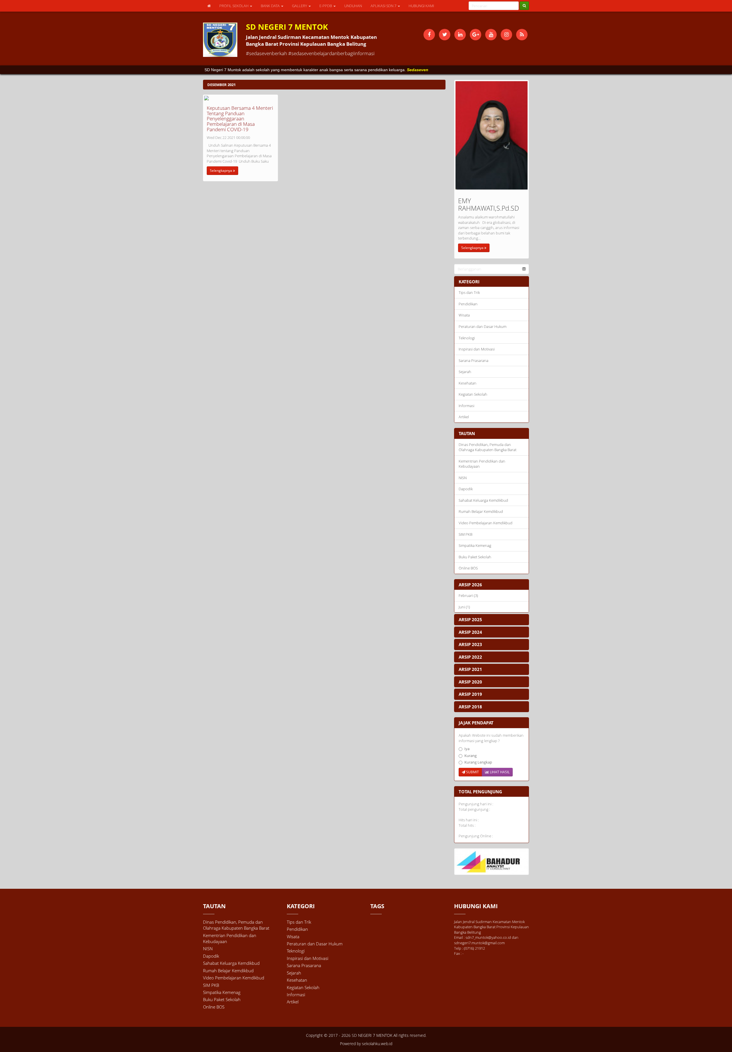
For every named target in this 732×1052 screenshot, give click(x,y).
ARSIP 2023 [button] (470, 644)
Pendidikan (468, 303)
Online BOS (468, 568)
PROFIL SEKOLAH (234, 5)
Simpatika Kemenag (475, 545)
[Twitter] (444, 34)
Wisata (464, 315)
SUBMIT (472, 772)
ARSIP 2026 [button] (470, 584)
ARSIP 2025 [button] (470, 619)
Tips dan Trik (469, 292)
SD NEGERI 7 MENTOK (371, 1035)
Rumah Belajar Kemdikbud (481, 511)
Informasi (466, 405)
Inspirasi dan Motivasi (477, 349)
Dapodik (466, 488)
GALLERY (300, 5)
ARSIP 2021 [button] (470, 669)
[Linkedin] (460, 34)
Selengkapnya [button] (221, 170)
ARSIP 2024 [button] (470, 632)
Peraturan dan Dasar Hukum (482, 326)
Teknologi (467, 337)
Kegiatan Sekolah (473, 394)
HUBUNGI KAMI (421, 5)
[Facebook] (429, 34)
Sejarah (465, 371)
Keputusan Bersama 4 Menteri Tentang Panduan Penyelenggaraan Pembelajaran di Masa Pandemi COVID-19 (240, 119)
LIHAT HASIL (499, 772)
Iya (467, 748)
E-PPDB (326, 5)
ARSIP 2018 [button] (470, 707)
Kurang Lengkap (478, 762)
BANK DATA (271, 5)
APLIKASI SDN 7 (384, 5)
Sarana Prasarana (473, 360)
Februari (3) (468, 595)
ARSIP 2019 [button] (470, 694)
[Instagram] (506, 34)
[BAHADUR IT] (491, 861)
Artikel (464, 416)
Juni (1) (464, 606)
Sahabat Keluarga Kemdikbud (483, 500)
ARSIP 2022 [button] (470, 657)
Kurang (470, 755)
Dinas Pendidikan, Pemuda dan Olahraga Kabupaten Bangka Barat (487, 447)
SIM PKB (465, 534)
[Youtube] (491, 34)
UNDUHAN (353, 5)
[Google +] (475, 34)
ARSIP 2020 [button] (470, 682)
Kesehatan (467, 383)
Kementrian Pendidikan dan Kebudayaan (482, 464)
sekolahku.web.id (377, 1043)
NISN (463, 477)
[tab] (491, 584)
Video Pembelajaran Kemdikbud (485, 522)
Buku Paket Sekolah (475, 556)
